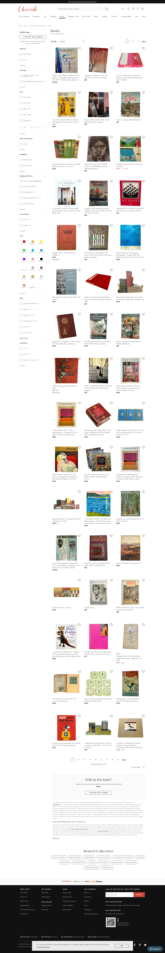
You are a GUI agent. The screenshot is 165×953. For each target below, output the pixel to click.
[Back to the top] (160, 941)
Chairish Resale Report (91, 914)
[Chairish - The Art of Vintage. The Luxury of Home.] (28, 9)
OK (122, 946)
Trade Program (46, 897)
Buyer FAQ (45, 892)
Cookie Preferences (43, 947)
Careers (86, 901)
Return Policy (24, 901)
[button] (137, 8)
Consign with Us (46, 905)
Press (85, 905)
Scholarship (87, 909)
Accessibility (24, 914)
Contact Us (23, 897)
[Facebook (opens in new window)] (134, 944)
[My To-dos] (128, 8)
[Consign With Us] (133, 8)
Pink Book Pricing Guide (27, 909)
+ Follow (33, 37)
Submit (139, 894)
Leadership (87, 897)
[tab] (33, 54)
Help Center (24, 892)
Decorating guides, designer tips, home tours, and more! (123, 905)
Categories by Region (69, 901)
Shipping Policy (25, 905)
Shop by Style (67, 892)
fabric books (84, 829)
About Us (87, 892)
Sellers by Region (68, 905)
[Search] (106, 9)
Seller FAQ (45, 910)
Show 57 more (24, 338)
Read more (56, 838)
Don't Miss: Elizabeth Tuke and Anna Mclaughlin (82, 1)
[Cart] (142, 8)
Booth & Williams (103, 831)
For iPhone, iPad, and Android (114, 914)
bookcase (56, 804)
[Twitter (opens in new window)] (145, 944)
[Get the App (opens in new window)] (111, 922)
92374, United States (35, 181)
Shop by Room (67, 909)
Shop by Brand (67, 897)
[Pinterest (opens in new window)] (140, 944)
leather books (75, 829)
